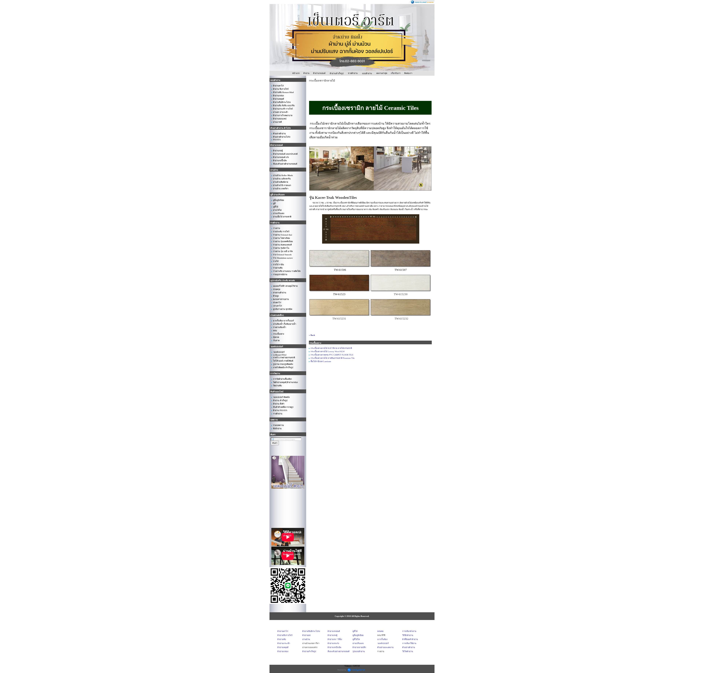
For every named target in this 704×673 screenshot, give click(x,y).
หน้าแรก (296, 73)
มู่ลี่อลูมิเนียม (358, 635)
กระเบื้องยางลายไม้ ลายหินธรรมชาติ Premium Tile (333, 358)
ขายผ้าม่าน (353, 73)
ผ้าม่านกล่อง (282, 651)
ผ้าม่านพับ (281, 639)
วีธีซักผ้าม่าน (407, 635)
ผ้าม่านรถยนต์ (319, 73)
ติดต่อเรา (408, 73)
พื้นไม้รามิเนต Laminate (321, 361)
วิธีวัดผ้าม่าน (407, 651)
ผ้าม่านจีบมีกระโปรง (311, 631)
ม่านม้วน (306, 639)
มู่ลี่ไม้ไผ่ (356, 639)
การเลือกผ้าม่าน (409, 631)
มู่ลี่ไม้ (355, 631)
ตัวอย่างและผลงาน (385, 647)
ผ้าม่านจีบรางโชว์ (284, 635)
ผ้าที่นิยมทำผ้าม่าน (410, 639)
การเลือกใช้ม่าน (409, 643)
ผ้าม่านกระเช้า (283, 643)
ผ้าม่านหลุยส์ (282, 647)
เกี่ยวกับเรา (396, 73)
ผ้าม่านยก (306, 635)
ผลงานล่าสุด (381, 73)
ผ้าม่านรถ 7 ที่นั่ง (335, 639)
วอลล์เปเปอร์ (383, 643)
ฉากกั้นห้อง (382, 639)
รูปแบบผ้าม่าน (359, 651)
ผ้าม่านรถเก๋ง (333, 643)
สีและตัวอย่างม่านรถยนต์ (338, 651)
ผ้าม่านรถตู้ (332, 635)
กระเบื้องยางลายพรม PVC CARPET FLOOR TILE (332, 355)
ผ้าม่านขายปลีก (359, 647)
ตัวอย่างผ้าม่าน (408, 647)
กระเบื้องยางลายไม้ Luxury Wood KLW (328, 351)
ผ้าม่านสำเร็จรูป (309, 651)
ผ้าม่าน (306, 73)
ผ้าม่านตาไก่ (282, 631)
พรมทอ (380, 631)
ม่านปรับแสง (358, 643)
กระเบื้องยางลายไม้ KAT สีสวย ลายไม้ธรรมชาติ (331, 348)
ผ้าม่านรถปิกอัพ (334, 647)
